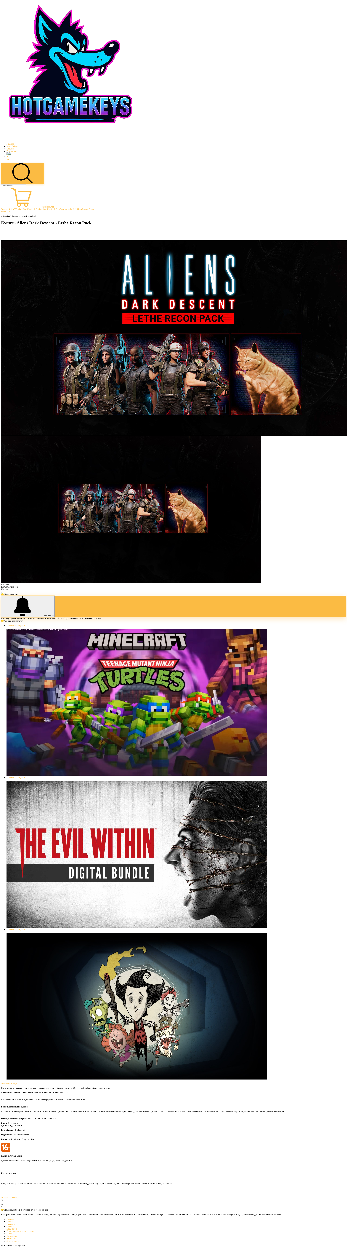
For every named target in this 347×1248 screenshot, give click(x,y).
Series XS (13, 209)
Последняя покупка (16, 625)
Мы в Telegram (13, 146)
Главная (10, 144)
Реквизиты (12, 1238)
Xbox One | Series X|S (27, 209)
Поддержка (12, 151)
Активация (12, 1236)
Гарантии (11, 1224)
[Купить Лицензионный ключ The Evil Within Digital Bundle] (137, 927)
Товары (4, 209)
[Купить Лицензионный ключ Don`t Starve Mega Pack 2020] (137, 1079)
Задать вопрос (13, 1241)
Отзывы (10, 149)
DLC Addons (76, 209)
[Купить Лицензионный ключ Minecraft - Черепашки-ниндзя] (137, 775)
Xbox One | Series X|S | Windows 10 (54, 209)
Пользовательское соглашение (20, 1231)
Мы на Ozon (88, 209)
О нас (9, 1234)
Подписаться (48, 616)
